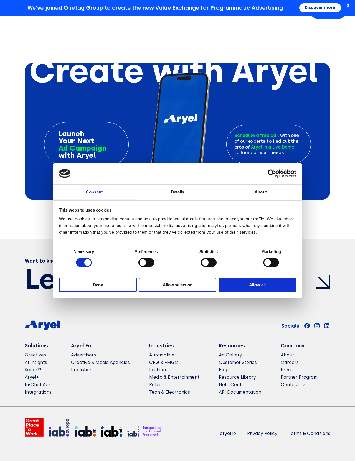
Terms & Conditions (309, 433)
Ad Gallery (230, 355)
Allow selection (177, 284)
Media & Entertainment (174, 377)
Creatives (35, 355)
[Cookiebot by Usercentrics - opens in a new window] (272, 173)
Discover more (320, 7)
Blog (224, 369)
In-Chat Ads (38, 384)
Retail (155, 384)
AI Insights (36, 362)
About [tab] (261, 191)
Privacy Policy (262, 433)
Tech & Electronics (169, 392)
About (287, 355)
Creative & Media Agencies (100, 362)
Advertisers (83, 355)
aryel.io (228, 433)
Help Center (232, 384)
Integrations (38, 392)
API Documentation (240, 392)
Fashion (157, 369)
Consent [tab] (94, 191)
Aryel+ (32, 377)
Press (287, 369)
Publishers (82, 369)
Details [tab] (177, 191)
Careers (290, 362)
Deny (98, 284)
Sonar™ (33, 369)
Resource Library (237, 377)
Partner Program (299, 377)
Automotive (161, 355)
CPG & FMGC (163, 362)
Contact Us (293, 384)
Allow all (257, 284)
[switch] (146, 262)
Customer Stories (238, 362)
